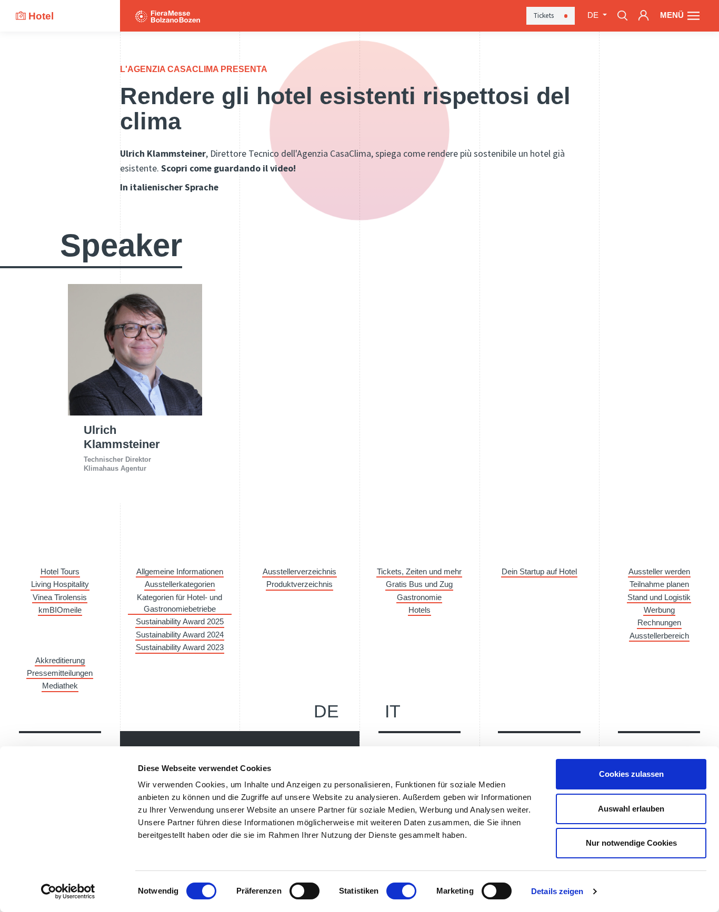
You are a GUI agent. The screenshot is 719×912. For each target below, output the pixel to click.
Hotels (419, 610)
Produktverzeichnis (299, 584)
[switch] (304, 891)
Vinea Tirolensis (60, 597)
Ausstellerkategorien (180, 584)
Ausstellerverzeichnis (299, 572)
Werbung (659, 610)
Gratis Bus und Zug (419, 584)
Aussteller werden (659, 572)
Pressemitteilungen (60, 673)
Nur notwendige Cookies (631, 842)
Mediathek (60, 686)
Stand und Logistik (659, 597)
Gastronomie (419, 597)
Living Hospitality (60, 584)
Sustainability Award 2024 (180, 635)
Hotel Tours (60, 572)
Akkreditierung (60, 660)
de (326, 711)
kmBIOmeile (60, 610)
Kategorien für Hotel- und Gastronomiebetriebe (179, 603)
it (393, 711)
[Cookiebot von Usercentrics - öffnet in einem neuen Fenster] (68, 891)
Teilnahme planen (659, 584)
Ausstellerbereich (659, 636)
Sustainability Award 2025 (180, 621)
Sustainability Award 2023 (180, 647)
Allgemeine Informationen (179, 572)
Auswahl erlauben (631, 808)
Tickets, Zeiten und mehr (419, 572)
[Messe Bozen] (167, 15)
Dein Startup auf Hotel (539, 572)
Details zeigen (557, 891)
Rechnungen (659, 623)
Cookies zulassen (631, 773)
